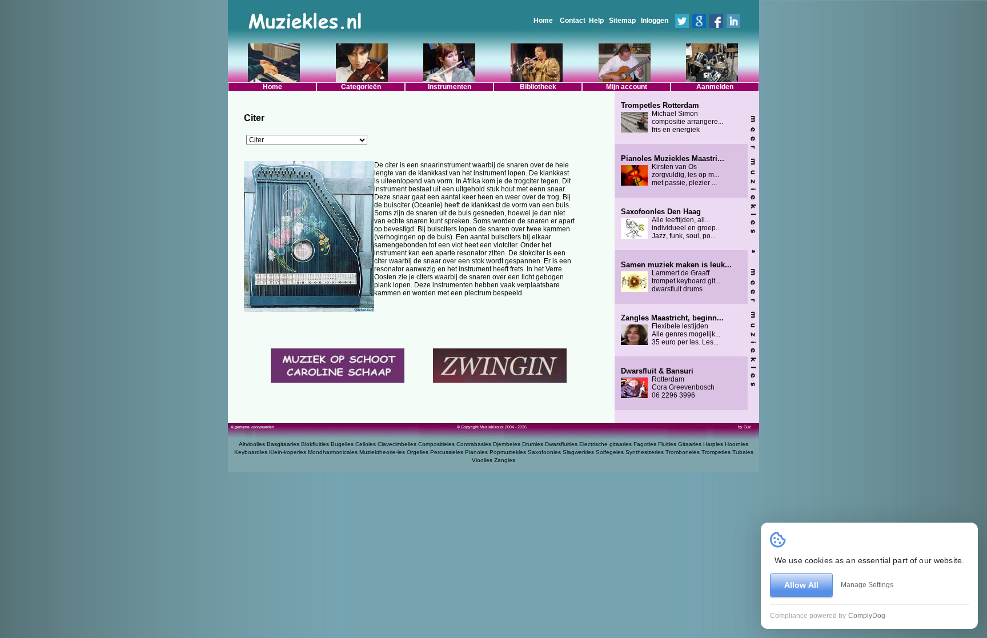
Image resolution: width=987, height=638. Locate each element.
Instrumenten (449, 87)
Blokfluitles (315, 444)
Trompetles (716, 452)
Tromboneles (682, 452)
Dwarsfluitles (561, 444)
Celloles (365, 444)
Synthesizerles (644, 452)
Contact (572, 21)
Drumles (532, 444)
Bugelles (342, 444)
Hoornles (736, 444)
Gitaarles (689, 444)
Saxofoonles (544, 452)
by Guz (744, 427)
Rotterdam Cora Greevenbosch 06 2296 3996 (668, 383)
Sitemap (622, 21)
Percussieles (446, 452)
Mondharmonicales (333, 452)
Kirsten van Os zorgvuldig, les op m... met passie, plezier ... (672, 171)
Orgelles (417, 452)
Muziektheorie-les (382, 452)
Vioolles (482, 460)
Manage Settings (867, 585)
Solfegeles (610, 452)
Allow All (801, 584)
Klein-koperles (287, 452)
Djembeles (506, 444)
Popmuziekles (508, 452)
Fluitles (667, 444)
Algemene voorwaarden (252, 427)
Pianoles (476, 452)
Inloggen (654, 21)
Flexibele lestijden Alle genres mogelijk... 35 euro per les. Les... (672, 330)
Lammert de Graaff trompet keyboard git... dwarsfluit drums (676, 277)
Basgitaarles (283, 444)
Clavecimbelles (397, 444)
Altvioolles (252, 444)
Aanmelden (714, 87)
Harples (713, 444)
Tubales (742, 452)
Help (596, 21)
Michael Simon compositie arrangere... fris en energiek (672, 118)
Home (543, 21)
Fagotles (644, 444)
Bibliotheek (538, 87)
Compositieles (436, 444)
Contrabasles (473, 444)
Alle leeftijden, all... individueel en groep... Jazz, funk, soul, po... (671, 224)
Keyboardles (250, 452)
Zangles (504, 460)
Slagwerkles (578, 452)
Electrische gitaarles (605, 444)
